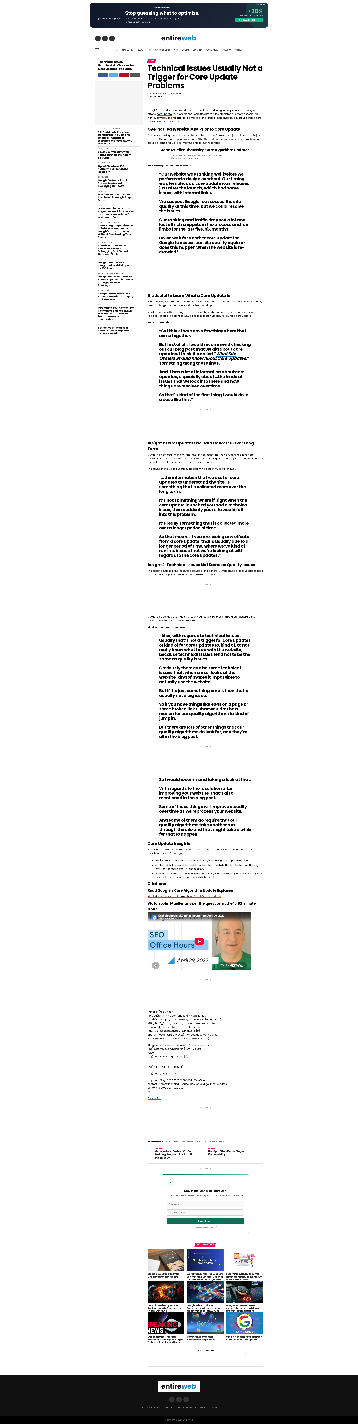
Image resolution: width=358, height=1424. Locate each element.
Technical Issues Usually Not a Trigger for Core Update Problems (116, 65)
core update (164, 114)
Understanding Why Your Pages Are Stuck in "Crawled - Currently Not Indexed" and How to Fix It (116, 213)
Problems (188, 1141)
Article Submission (150, 1407)
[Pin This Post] (124, 75)
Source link (154, 1098)
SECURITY (197, 49)
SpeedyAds (169, 1407)
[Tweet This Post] (114, 75)
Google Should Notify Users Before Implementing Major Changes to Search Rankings (115, 281)
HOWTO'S (108, 149)
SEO (176, 49)
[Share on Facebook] (103, 75)
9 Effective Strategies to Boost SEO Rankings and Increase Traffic (113, 330)
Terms (214, 1407)
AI (117, 49)
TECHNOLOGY (114, 129)
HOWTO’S (226, 49)
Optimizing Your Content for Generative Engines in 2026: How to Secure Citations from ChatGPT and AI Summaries (116, 313)
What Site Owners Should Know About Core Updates (202, 356)
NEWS (140, 49)
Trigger (213, 1141)
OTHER (238, 49)
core (169, 1141)
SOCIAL (185, 49)
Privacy (204, 1407)
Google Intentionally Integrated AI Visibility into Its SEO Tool (115, 265)
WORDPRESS (212, 49)
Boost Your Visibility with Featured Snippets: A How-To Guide (115, 155)
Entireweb (157, 96)
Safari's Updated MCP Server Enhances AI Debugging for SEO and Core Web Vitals (113, 250)
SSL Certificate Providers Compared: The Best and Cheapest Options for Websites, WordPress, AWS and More (115, 138)
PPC (149, 49)
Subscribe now (205, 1221)
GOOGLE (101, 149)
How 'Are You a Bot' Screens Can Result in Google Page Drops (115, 197)
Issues (177, 1141)
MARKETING (128, 49)
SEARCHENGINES (162, 49)
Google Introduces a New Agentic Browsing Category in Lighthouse (115, 296)
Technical (201, 1141)
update (223, 1141)
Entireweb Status (187, 1407)
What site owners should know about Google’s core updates (184, 896)
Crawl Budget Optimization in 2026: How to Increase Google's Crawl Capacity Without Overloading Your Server (115, 231)
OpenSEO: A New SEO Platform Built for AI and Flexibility (113, 169)
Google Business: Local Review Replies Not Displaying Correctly (112, 183)
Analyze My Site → (249, 20)
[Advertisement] (119, 104)
